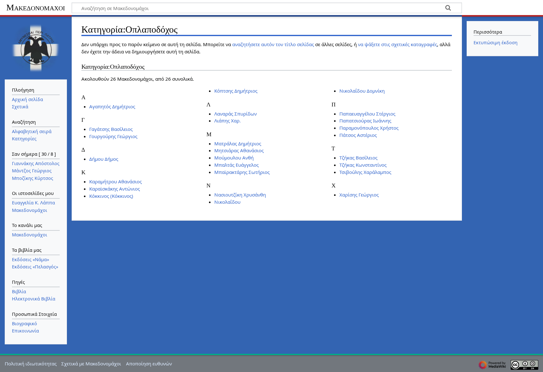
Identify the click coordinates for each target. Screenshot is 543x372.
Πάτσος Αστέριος (358, 135)
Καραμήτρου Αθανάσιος (115, 181)
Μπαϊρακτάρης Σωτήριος (242, 172)
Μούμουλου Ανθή (234, 157)
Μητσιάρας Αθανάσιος (239, 150)
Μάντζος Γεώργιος (32, 171)
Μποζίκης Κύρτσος (32, 178)
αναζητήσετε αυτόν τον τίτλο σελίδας (273, 44)
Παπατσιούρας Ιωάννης (365, 120)
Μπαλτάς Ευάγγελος (236, 165)
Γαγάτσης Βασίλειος (111, 129)
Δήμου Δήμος (103, 159)
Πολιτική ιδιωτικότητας (31, 363)
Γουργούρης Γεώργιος (113, 136)
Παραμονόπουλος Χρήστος (368, 128)
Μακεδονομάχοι (35, 7)
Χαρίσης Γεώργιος (359, 194)
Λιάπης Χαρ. (227, 120)
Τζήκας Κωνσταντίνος (363, 165)
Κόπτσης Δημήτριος (235, 91)
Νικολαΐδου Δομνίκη (362, 91)
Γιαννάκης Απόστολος (35, 163)
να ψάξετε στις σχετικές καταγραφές (397, 44)
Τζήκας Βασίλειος (358, 157)
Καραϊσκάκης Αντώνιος (114, 189)
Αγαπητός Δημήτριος (112, 106)
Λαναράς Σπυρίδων (235, 114)
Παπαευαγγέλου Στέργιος (367, 114)
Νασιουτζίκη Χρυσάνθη (240, 194)
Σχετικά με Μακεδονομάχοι (91, 363)
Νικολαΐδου (227, 202)
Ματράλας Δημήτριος (237, 143)
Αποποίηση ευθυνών (149, 363)
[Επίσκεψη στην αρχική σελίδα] (36, 47)
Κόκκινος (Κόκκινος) (111, 196)
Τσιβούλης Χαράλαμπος (365, 172)
